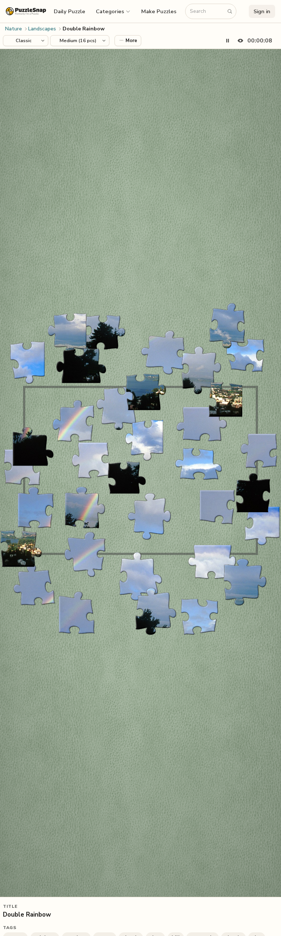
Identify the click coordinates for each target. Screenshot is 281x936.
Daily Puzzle (69, 11)
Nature (13, 28)
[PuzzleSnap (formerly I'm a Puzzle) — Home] (26, 11)
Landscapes (42, 28)
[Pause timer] (227, 40)
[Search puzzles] (229, 11)
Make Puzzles (158, 11)
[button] (113, 11)
